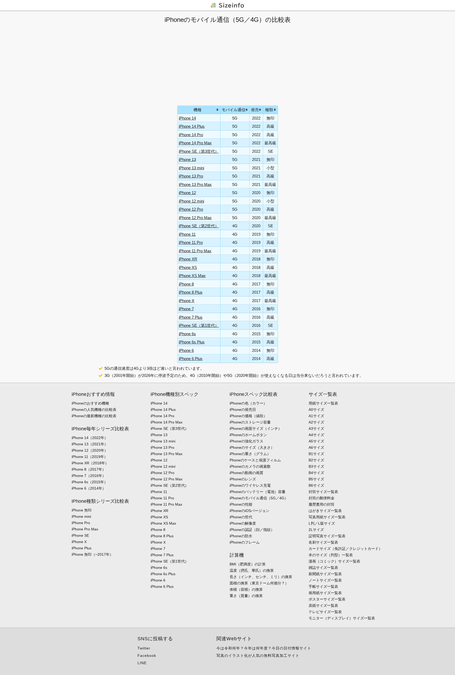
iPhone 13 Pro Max (195, 184)
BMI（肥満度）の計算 (248, 564)
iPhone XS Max (192, 275)
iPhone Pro (81, 523)
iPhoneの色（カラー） (248, 403)
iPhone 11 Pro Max (195, 251)
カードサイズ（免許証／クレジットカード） (345, 548)
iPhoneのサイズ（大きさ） (252, 447)
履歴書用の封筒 (321, 504)
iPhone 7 (186, 309)
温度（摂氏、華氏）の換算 (252, 570)
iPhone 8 (186, 284)
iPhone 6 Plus (190, 358)
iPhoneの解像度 (243, 523)
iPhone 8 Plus (190, 292)
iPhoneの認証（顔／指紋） (252, 530)
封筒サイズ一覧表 (323, 492)
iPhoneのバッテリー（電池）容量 (257, 492)
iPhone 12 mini (191, 201)
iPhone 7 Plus (190, 317)
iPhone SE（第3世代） (199, 151)
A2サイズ (316, 422)
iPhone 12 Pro (191, 209)
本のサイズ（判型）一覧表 (331, 555)
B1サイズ (316, 454)
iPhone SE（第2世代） (199, 226)
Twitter (143, 648)
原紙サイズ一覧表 (323, 605)
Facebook (146, 655)
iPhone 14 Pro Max (195, 143)
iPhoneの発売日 (243, 409)
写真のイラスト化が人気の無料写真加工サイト (257, 655)
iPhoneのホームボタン (248, 435)
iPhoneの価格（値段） (248, 416)
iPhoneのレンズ (243, 479)
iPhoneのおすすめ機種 (90, 403)
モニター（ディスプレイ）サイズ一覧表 (342, 618)
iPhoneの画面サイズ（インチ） (256, 428)
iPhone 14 (187, 118)
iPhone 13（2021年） (90, 444)
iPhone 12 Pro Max (195, 217)
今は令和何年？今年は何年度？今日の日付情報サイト (263, 648)
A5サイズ (316, 441)
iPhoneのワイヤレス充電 (250, 485)
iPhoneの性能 (241, 504)
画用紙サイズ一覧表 (325, 593)
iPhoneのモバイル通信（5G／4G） (259, 498)
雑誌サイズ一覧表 (323, 567)
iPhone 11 (187, 234)
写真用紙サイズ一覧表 (327, 517)
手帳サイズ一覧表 (323, 586)
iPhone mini (81, 516)
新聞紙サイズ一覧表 (325, 574)
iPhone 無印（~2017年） (92, 554)
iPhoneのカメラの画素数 (250, 466)
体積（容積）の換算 (246, 589)
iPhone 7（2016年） (89, 476)
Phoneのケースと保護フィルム (255, 460)
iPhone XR (188, 259)
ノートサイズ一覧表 (325, 580)
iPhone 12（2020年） (90, 450)
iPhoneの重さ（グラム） (250, 454)
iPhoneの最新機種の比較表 (94, 416)
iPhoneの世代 (241, 517)
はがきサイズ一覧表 (325, 511)
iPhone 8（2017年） (89, 469)
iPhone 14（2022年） (90, 438)
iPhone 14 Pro (191, 134)
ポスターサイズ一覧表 (327, 599)
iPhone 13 (187, 159)
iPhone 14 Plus (192, 126)
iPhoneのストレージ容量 (250, 422)
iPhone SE (80, 535)
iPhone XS (188, 267)
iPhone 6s (187, 334)
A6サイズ (316, 447)
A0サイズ (316, 409)
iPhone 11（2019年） (90, 457)
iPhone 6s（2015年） (90, 482)
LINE (142, 663)
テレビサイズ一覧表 (325, 612)
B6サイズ (316, 485)
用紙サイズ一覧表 (323, 403)
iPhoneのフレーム (245, 542)
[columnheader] (198, 110)
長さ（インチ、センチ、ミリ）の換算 (261, 577)
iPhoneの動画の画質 (246, 473)
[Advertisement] (227, 64)
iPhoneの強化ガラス (246, 441)
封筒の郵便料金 (321, 498)
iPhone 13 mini (191, 168)
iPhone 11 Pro (191, 242)
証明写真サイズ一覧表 (327, 536)
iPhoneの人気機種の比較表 (94, 409)
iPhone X (186, 300)
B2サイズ (316, 460)
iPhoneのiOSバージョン (249, 511)
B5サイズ (316, 479)
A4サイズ (316, 435)
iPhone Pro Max (85, 529)
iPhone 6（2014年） (89, 488)
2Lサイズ (316, 530)
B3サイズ (316, 466)
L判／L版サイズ (322, 523)
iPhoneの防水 (241, 536)
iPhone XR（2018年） (90, 463)
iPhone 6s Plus (192, 342)
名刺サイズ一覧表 (323, 542)
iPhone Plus (81, 548)
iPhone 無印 (82, 510)
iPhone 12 (187, 192)
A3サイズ (316, 428)
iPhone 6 (186, 350)
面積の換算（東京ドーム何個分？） (259, 583)
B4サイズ (316, 473)
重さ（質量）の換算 (246, 596)
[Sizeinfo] (227, 5)
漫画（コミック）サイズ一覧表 (334, 561)
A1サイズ (316, 416)
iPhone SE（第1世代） (199, 325)
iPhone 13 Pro (191, 176)
